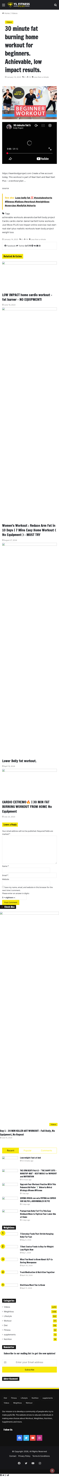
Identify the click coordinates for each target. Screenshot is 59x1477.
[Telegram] (8, 1475)
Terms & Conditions (41, 1456)
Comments (46, 1150)
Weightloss (9, 1311)
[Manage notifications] (52, 1470)
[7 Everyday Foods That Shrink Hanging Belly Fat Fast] (10, 1237)
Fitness (7, 1330)
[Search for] (55, 6)
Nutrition (8, 1339)
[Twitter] (3, 1475)
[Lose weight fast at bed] (10, 1161)
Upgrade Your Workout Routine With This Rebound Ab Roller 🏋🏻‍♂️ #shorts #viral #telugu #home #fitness (38, 1187)
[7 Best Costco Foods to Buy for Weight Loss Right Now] (10, 1250)
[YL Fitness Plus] (18, 5)
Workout (7, 1321)
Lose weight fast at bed (30, 1157)
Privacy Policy (24, 1456)
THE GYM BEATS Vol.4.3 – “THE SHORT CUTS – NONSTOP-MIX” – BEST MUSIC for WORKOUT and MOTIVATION (38, 1173)
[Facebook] (1, 1475)
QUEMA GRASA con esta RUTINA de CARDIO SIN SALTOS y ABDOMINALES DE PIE (38, 1200)
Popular (28, 1150)
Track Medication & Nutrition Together (37, 1272)
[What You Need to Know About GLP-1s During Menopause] (10, 1263)
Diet (6, 1325)
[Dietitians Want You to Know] (10, 1289)
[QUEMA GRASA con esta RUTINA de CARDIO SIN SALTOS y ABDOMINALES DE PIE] (10, 1202)
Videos (7, 1307)
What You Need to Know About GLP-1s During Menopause (36, 1261)
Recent (10, 1150)
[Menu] (3, 6)
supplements (10, 1334)
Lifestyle (8, 1316)
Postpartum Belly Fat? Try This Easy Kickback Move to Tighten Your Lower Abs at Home (38, 1214)
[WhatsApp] (6, 1475)
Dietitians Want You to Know (32, 1285)
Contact (12, 1456)
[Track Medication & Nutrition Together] (10, 1276)
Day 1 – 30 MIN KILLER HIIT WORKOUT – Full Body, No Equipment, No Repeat (27, 1132)
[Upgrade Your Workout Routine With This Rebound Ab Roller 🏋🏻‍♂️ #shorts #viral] (10, 1188)
